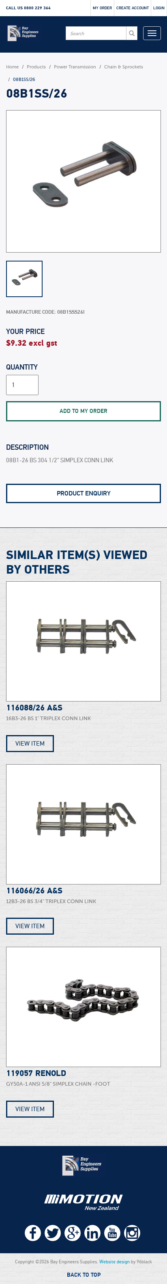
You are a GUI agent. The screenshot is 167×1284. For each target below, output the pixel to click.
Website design (114, 1262)
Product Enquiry (84, 493)
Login (159, 8)
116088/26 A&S (34, 708)
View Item (30, 744)
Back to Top (84, 1275)
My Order (102, 8)
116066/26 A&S (34, 891)
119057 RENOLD (36, 1073)
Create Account (132, 8)
